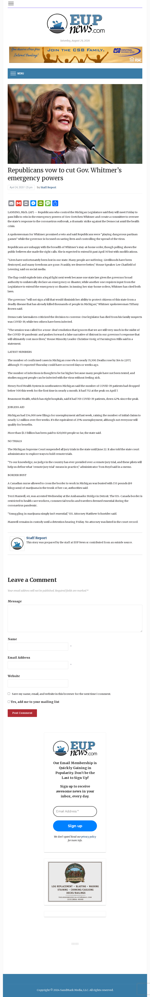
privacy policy (88, 836)
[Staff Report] (17, 543)
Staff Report (48, 187)
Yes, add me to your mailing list (34, 702)
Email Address (19, 657)
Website (14, 676)
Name (12, 639)
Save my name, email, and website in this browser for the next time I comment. (61, 694)
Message (15, 601)
